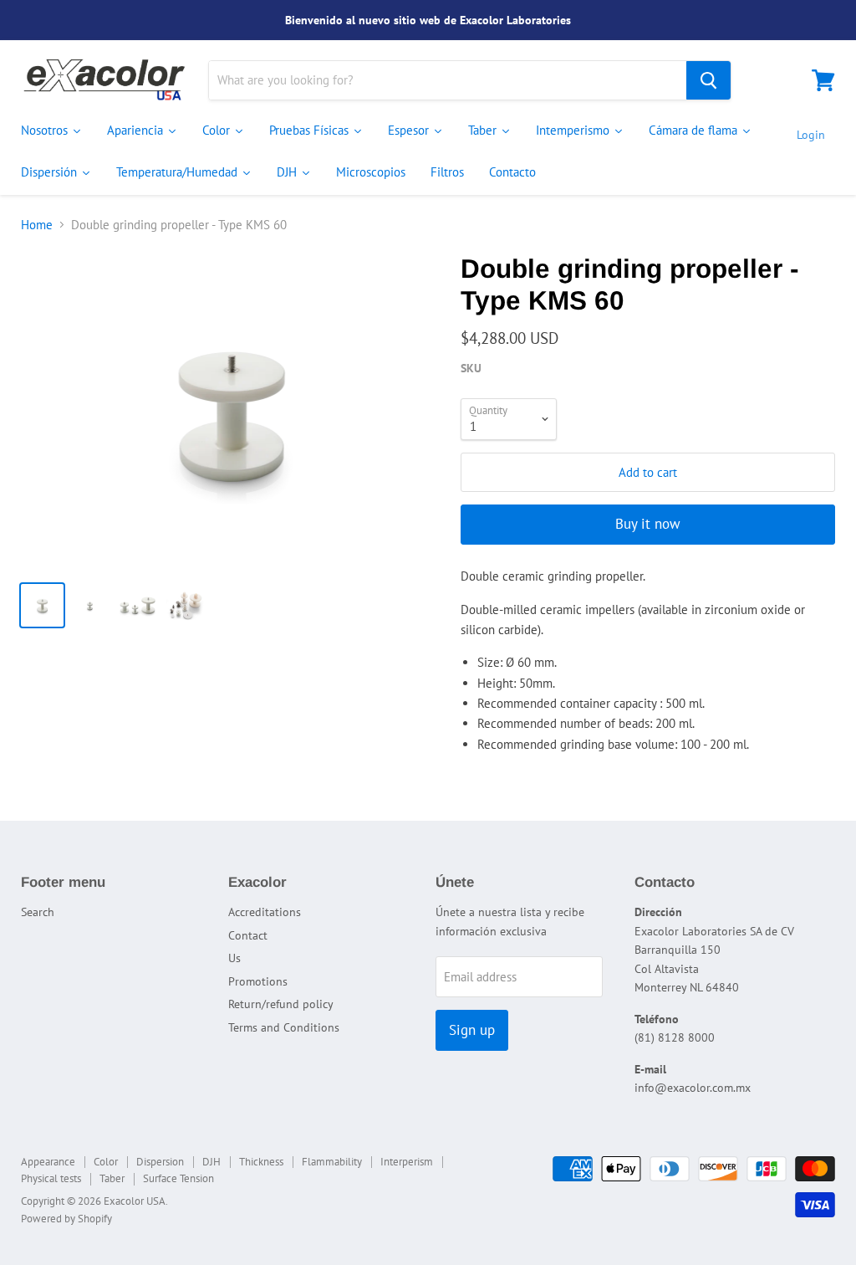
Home (37, 225)
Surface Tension (178, 1178)
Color (106, 1162)
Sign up (472, 1030)
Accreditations (264, 911)
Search (37, 911)
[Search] (708, 80)
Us (234, 957)
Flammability (332, 1162)
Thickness (261, 1162)
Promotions (258, 981)
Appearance (48, 1162)
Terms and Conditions (283, 1027)
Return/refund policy (281, 1003)
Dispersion (160, 1162)
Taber (112, 1178)
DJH (211, 1162)
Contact (248, 935)
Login (811, 134)
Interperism (406, 1162)
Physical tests (51, 1178)
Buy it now (647, 524)
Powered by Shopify (66, 1218)
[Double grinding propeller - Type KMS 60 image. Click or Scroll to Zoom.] (231, 411)
